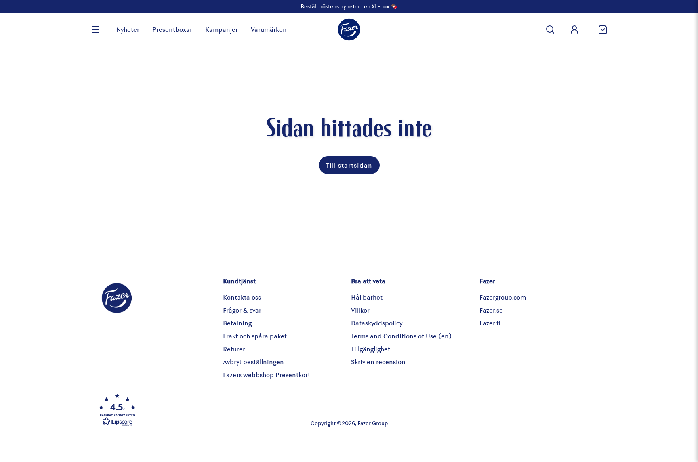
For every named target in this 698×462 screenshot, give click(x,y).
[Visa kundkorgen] (599, 29)
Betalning (237, 323)
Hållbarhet (367, 297)
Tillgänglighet (370, 349)
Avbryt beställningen (253, 361)
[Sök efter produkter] (550, 29)
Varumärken (269, 29)
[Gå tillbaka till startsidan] (349, 29)
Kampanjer (221, 29)
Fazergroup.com (502, 297)
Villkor (360, 310)
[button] (181, 409)
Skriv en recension (378, 361)
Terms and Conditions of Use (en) (401, 336)
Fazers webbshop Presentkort (266, 374)
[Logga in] (574, 29)
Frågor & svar (242, 310)
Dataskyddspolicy (376, 323)
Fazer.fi (489, 323)
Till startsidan (349, 165)
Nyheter (127, 29)
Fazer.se (491, 310)
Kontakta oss (242, 297)
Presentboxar (172, 29)
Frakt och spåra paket (255, 336)
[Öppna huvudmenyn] (95, 29)
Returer (234, 349)
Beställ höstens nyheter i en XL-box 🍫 (349, 6)
